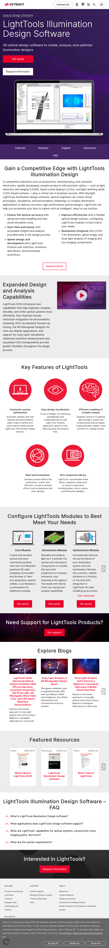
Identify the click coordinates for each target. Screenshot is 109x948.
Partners (8, 910)
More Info (96, 943)
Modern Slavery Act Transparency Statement (77, 906)
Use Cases (9, 895)
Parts (32, 902)
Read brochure (54, 266)
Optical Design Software (18, 15)
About (62, 886)
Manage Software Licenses (41, 895)
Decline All (74, 943)
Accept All (53, 943)
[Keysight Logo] (15, 4)
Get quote (18, 58)
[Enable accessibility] (6, 941)
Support (34, 886)
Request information (18, 71)
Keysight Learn (11, 902)
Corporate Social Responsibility (72, 902)
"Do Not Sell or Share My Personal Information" (81, 933)
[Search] (94, 4)
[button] (77, 4)
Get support (54, 632)
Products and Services (14, 891)
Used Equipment (11, 906)
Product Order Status (38, 899)
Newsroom (63, 891)
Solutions (8, 899)
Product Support (37, 891)
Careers (62, 910)
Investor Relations (66, 895)
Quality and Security (67, 899)
